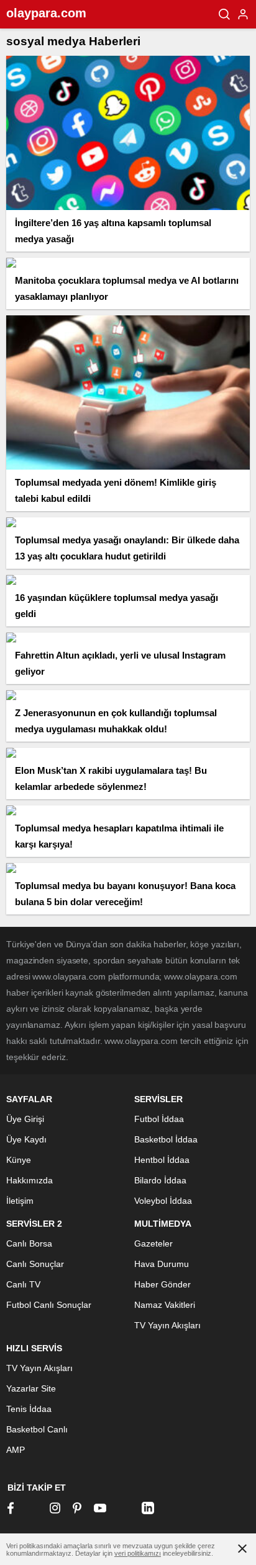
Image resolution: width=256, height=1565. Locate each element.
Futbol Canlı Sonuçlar (48, 1305)
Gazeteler (153, 1243)
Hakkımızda (29, 1180)
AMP (15, 1450)
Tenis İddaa (29, 1409)
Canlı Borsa (29, 1243)
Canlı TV (23, 1284)
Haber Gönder (162, 1284)
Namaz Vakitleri (164, 1305)
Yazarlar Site (31, 1388)
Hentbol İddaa (162, 1160)
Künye (18, 1160)
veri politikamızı (137, 1553)
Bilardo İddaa (160, 1180)
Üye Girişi (25, 1119)
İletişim (20, 1201)
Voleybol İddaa (163, 1201)
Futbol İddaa (159, 1119)
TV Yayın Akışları (167, 1325)
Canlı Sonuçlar (35, 1264)
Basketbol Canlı (37, 1429)
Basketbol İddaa (166, 1139)
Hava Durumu (161, 1264)
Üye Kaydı (26, 1139)
